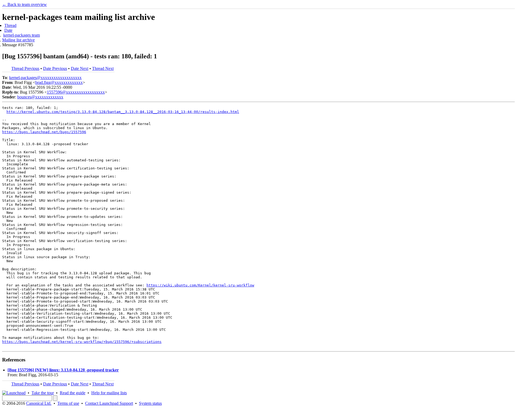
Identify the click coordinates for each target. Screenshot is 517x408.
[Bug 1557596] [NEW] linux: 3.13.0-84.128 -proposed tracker (63, 370)
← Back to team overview (24, 4)
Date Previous (55, 68)
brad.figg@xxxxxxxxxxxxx (59, 82)
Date (8, 30)
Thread (10, 25)
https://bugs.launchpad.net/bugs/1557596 (44, 132)
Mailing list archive (18, 40)
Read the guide (72, 393)
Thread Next (103, 68)
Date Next (79, 68)
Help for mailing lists (109, 393)
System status (150, 403)
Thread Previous (25, 68)
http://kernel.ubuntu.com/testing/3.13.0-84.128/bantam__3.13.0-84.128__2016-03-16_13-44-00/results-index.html (122, 112)
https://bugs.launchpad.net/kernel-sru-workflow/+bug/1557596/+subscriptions (82, 342)
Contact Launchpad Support (109, 403)
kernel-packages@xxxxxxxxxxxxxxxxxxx (45, 77)
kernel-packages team (21, 35)
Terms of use (68, 403)
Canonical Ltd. (38, 403)
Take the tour (43, 393)
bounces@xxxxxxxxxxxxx (40, 97)
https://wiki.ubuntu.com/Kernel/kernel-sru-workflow (200, 285)
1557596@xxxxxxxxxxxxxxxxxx (76, 92)
